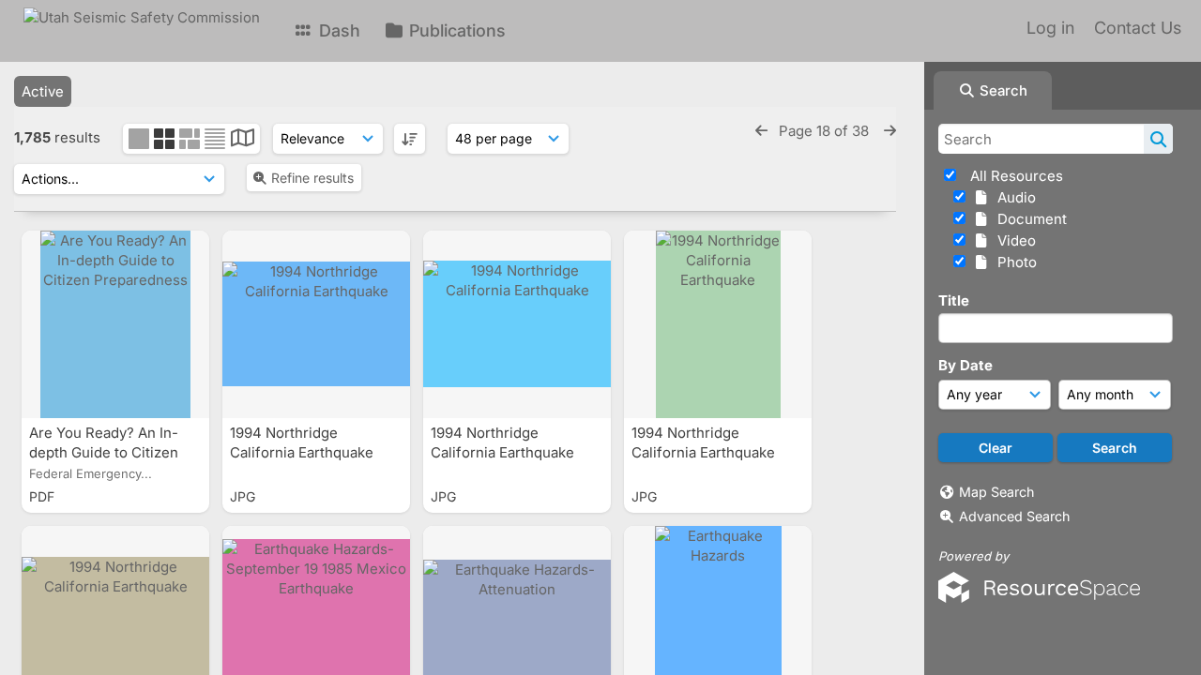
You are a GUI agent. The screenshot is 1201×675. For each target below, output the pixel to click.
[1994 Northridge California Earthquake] (316, 324)
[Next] (890, 131)
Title (953, 300)
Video (1013, 240)
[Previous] (761, 131)
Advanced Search (1014, 516)
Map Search (996, 492)
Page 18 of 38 (826, 131)
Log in (1050, 28)
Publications (455, 30)
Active (43, 91)
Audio (1013, 197)
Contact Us (1137, 28)
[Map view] (242, 140)
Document (1028, 219)
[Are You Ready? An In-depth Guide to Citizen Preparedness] (115, 324)
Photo (1013, 262)
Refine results (312, 178)
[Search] (1158, 139)
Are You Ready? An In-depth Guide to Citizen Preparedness (103, 452)
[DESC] (409, 139)
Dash (337, 30)
